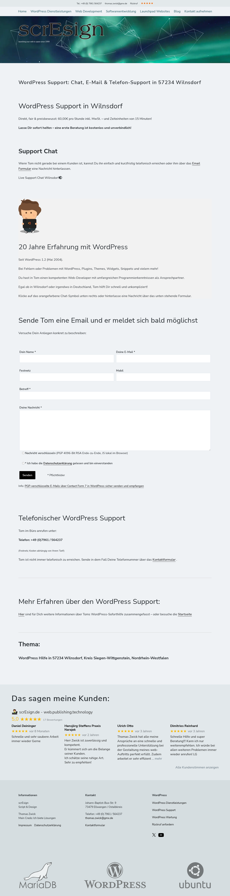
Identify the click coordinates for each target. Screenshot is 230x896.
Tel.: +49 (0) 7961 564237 (89, 3)
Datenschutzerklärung (57, 463)
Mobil (119, 370)
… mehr (157, 759)
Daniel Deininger (24, 726)
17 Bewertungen (52, 720)
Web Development (88, 11)
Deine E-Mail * (125, 352)
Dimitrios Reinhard (184, 726)
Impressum (25, 825)
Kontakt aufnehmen (198, 11)
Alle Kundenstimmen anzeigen (197, 767)
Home (22, 11)
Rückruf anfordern (163, 824)
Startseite (185, 614)
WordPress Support (164, 810)
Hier (21, 614)
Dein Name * (27, 352)
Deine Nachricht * (30, 407)
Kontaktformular (164, 560)
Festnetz (25, 370)
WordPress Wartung (164, 817)
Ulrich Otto (125, 726)
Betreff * (25, 389)
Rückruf (134, 3)
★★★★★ (147, 3)
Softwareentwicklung (121, 11)
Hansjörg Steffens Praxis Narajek (82, 728)
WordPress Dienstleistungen (51, 11)
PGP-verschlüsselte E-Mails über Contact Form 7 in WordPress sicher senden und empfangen (84, 486)
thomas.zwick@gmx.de (116, 3)
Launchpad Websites (155, 11)
